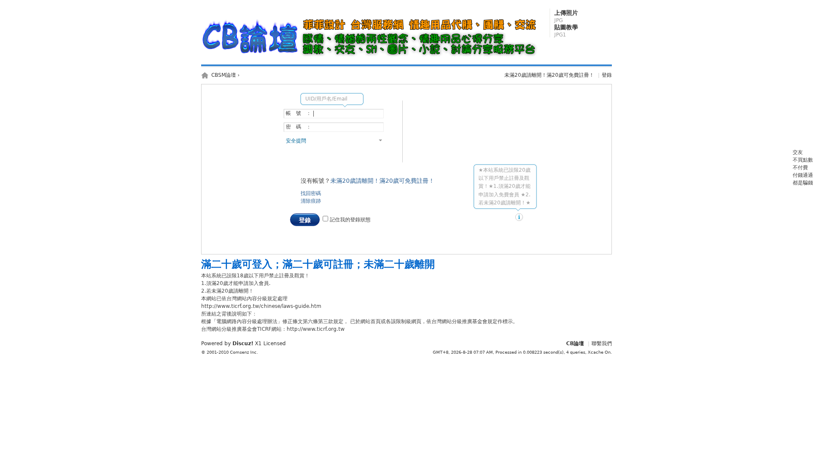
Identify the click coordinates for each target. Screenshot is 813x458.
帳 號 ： (298, 113)
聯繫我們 (602, 343)
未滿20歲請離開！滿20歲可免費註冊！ (549, 75)
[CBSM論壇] (371, 58)
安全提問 (296, 141)
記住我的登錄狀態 (349, 220)
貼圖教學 (566, 31)
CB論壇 (575, 343)
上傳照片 (566, 16)
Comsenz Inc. (244, 352)
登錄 (607, 75)
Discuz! (242, 343)
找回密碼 (311, 193)
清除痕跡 (311, 201)
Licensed (274, 343)
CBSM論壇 (223, 75)
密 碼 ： (298, 127)
